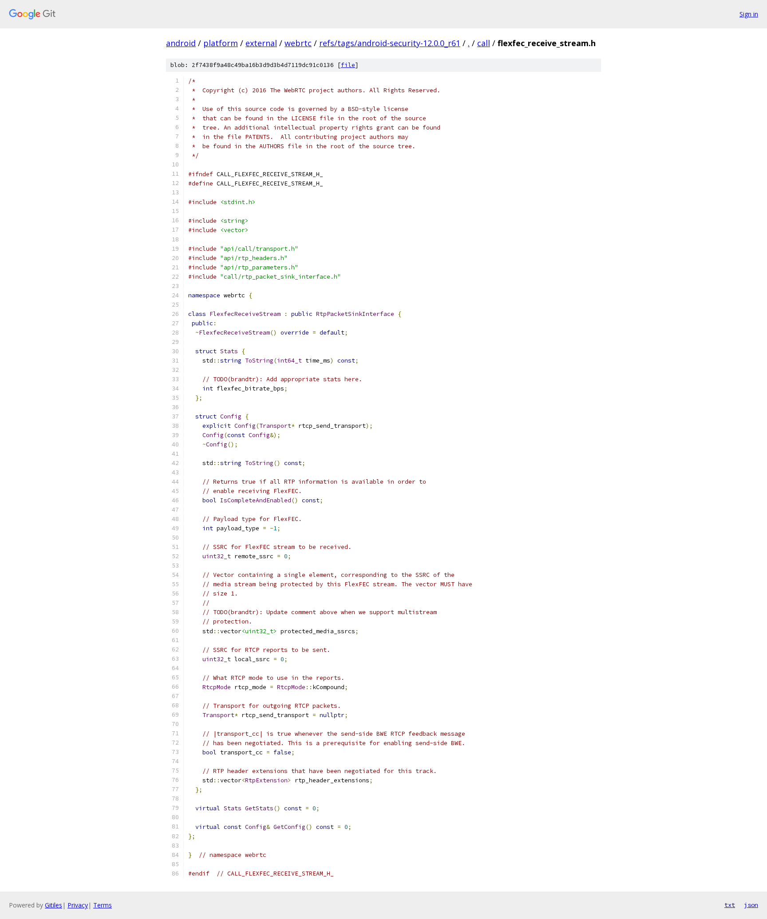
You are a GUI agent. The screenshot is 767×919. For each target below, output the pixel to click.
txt (729, 905)
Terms (102, 905)
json (751, 905)
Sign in (748, 14)
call (483, 43)
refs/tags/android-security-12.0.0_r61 (389, 43)
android (181, 43)
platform (220, 43)
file (348, 65)
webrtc (298, 43)
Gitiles (53, 905)
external (261, 43)
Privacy (77, 905)
